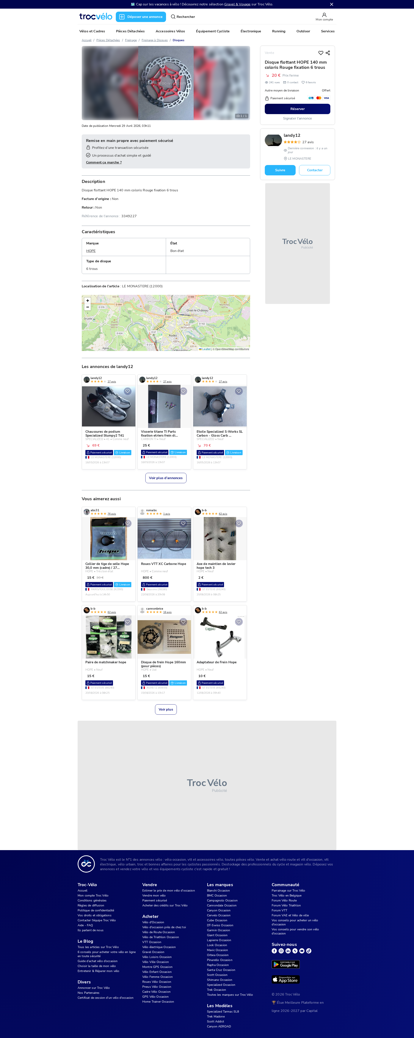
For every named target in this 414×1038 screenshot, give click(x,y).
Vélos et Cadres (92, 31)
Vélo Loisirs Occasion (157, 957)
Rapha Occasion (218, 965)
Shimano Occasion (219, 980)
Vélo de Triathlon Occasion (160, 937)
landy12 (292, 135)
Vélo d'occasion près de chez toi (164, 927)
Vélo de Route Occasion (158, 932)
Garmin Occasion (218, 930)
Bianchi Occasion (218, 891)
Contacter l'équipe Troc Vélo (97, 920)
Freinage (131, 40)
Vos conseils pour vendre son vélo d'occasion (295, 931)
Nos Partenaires (88, 993)
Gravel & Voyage (237, 4)
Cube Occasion (217, 920)
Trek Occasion (216, 990)
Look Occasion (217, 945)
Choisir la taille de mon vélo (97, 966)
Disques (178, 40)
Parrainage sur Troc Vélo (288, 891)
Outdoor (303, 31)
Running (278, 31)
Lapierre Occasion (219, 940)
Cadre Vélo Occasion (156, 992)
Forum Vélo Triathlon (286, 905)
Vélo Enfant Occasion (157, 972)
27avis (308, 142)
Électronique (251, 31)
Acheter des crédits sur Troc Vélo (165, 905)
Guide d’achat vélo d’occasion (98, 961)
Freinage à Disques (155, 40)
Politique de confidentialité (96, 910)
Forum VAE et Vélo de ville (290, 915)
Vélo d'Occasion (153, 922)
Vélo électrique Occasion (159, 947)
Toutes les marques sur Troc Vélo (230, 995)
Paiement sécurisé (154, 900)
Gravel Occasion (153, 952)
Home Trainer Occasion (158, 1002)
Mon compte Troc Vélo (93, 895)
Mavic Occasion (217, 950)
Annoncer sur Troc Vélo (94, 988)
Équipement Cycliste (213, 31)
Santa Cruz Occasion (221, 970)
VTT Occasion (151, 942)
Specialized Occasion (221, 985)
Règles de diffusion (91, 905)
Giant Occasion (217, 935)
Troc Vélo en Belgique (286, 895)
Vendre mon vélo (154, 895)
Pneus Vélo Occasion (156, 987)
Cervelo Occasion (219, 915)
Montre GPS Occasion (157, 967)
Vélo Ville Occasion (155, 962)
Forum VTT (279, 910)
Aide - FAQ (85, 925)
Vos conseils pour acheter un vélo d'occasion (295, 922)
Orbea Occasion (218, 955)
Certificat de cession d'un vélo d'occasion (105, 998)
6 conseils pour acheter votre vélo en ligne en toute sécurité (107, 954)
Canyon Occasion (219, 910)
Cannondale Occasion (222, 905)
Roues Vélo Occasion (156, 982)
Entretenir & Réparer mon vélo (98, 971)
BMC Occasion (217, 895)
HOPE (91, 250)
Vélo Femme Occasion (157, 977)
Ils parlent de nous (91, 930)
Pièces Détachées (130, 31)
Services (328, 31)
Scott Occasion (217, 975)
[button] (87, 300)
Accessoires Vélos (170, 31)
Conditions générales (92, 900)
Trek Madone (216, 1016)
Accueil (86, 40)
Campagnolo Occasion (222, 900)
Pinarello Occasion (219, 960)
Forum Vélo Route (284, 900)
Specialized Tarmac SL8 (223, 1012)
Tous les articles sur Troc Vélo (98, 947)
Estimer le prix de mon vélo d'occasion (168, 891)
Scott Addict (215, 1021)
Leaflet (206, 349)
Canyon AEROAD (219, 1026)
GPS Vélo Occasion (155, 997)
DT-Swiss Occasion (220, 925)
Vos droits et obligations (94, 915)
